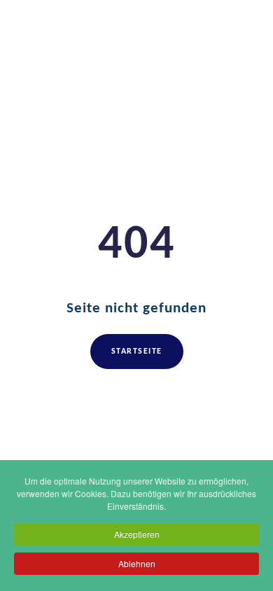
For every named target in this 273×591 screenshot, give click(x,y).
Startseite (136, 351)
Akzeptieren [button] (137, 534)
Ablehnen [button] (136, 563)
